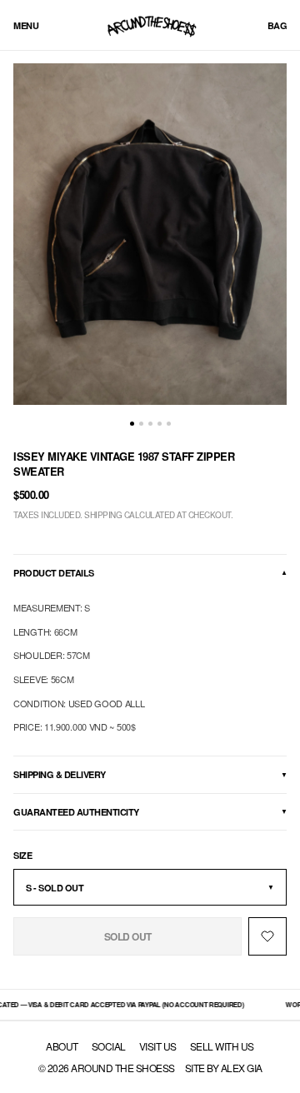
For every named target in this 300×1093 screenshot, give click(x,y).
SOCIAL (109, 1046)
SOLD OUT (128, 936)
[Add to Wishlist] (267, 936)
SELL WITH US (222, 1046)
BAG (278, 25)
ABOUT (62, 1046)
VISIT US (158, 1046)
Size (22, 855)
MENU (25, 25)
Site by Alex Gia (223, 1068)
